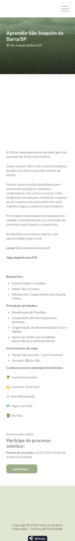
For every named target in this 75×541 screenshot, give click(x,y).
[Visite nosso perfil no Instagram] (34, 492)
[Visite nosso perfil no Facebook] (37, 492)
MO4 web (40, 538)
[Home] (22, 8)
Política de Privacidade (46, 529)
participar (21, 469)
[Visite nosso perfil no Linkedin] (40, 492)
